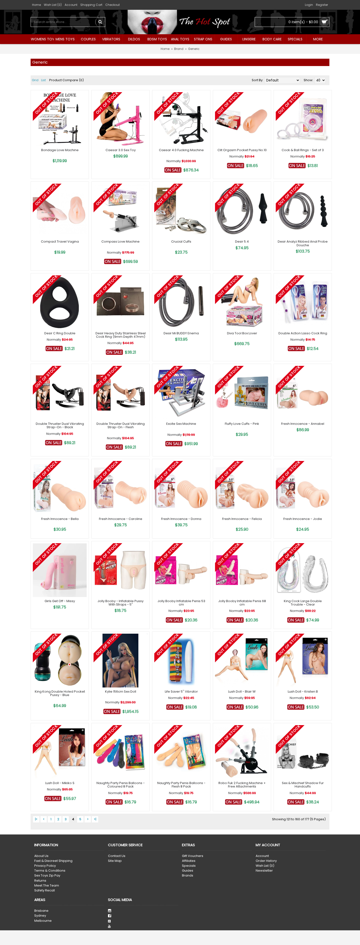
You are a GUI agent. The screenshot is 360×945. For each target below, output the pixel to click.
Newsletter (264, 870)
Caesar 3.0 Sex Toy (121, 150)
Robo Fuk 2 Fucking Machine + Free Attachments (242, 785)
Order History (266, 861)
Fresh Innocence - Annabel (302, 423)
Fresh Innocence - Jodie (302, 519)
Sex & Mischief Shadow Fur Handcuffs (303, 785)
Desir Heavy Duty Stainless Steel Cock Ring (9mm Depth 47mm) (121, 335)
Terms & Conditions (49, 870)
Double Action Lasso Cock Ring (302, 333)
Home (165, 49)
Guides (187, 870)
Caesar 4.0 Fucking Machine (181, 150)
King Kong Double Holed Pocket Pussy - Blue (60, 693)
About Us (41, 856)
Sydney (40, 915)
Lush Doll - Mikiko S (59, 783)
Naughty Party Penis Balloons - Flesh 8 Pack (181, 785)
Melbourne (43, 921)
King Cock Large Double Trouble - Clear (303, 603)
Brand (178, 49)
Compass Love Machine (120, 241)
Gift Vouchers (192, 856)
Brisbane (41, 911)
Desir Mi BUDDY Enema (181, 333)
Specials (189, 866)
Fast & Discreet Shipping (53, 861)
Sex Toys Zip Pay (47, 875)
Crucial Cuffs (181, 241)
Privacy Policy (45, 866)
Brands (187, 875)
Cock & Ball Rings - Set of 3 (303, 150)
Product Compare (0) (66, 80)
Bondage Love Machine (60, 150)
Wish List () (265, 866)
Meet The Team (46, 885)
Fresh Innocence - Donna (181, 519)
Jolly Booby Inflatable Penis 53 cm (181, 603)
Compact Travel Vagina (60, 241)
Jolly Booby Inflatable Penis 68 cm (242, 603)
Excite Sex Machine (181, 423)
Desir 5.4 (242, 241)
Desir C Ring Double (59, 333)
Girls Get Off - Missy (60, 601)
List (43, 80)
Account (262, 856)
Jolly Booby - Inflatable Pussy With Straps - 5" (120, 603)
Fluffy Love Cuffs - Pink (242, 423)
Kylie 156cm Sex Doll (120, 691)
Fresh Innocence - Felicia (242, 519)
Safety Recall (44, 890)
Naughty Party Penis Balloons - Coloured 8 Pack (120, 785)
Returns (40, 880)
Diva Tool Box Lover (242, 333)
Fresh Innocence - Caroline (120, 519)
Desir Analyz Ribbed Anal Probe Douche (303, 243)
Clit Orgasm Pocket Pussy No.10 (242, 150)
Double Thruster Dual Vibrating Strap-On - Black (60, 425)
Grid (35, 80)
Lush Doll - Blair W (242, 691)
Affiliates (188, 861)
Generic (194, 49)
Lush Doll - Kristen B (303, 691)
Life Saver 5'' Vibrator (181, 691)
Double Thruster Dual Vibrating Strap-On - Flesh (120, 425)
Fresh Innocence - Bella (60, 519)
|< (36, 819)
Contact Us (116, 856)
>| (95, 819)
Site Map (115, 861)
